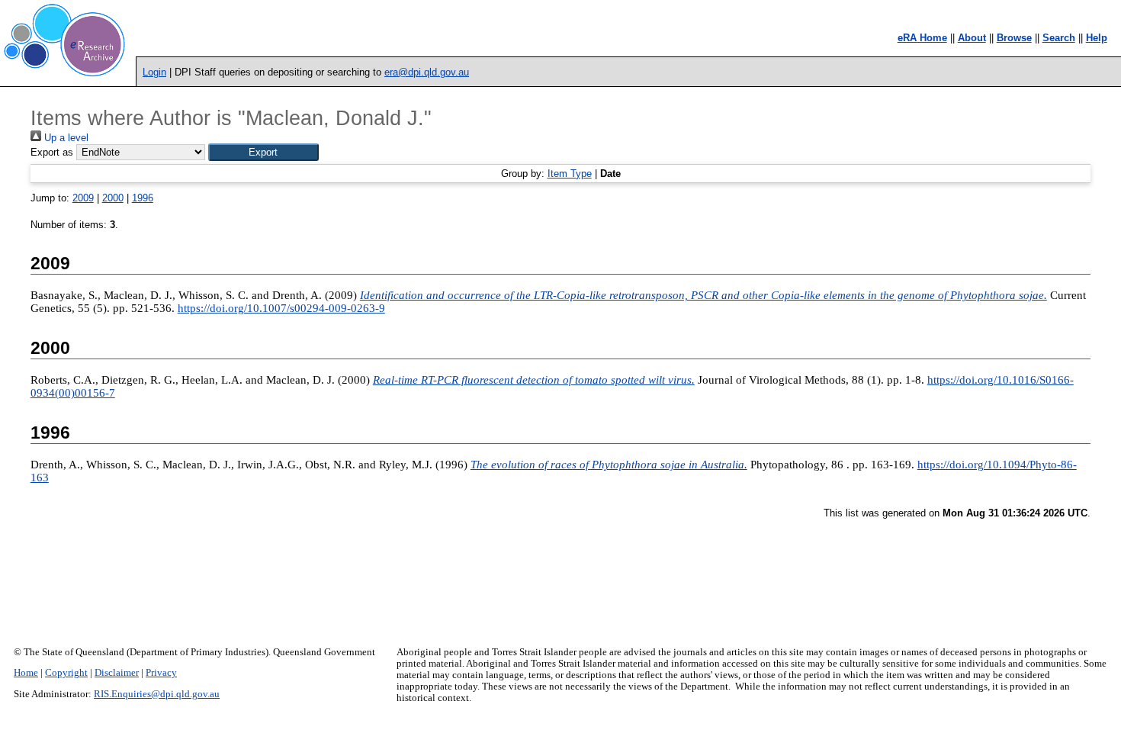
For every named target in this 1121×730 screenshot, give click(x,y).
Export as (52, 152)
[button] (263, 152)
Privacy (161, 672)
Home (26, 672)
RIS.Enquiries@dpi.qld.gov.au (157, 694)
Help (1096, 37)
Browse (1014, 37)
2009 (83, 198)
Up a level (64, 137)
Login (154, 72)
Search (1058, 37)
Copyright (66, 672)
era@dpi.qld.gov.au (426, 72)
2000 (113, 198)
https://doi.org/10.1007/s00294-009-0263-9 (281, 308)
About (972, 37)
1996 (142, 198)
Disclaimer (117, 672)
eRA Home (922, 37)
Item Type (570, 173)
